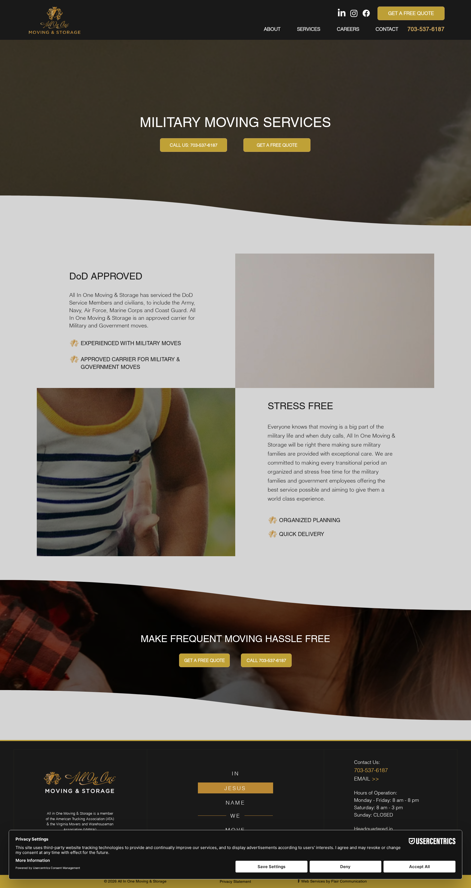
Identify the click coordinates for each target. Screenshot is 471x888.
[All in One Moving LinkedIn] (341, 13)
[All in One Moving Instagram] (354, 13)
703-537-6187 (426, 29)
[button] (304, 29)
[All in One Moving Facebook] (366, 13)
